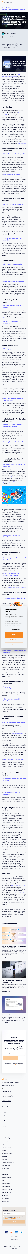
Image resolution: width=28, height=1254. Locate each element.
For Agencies (5, 1110)
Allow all (14, 634)
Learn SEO (5, 1195)
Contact (4, 1129)
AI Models (4, 1156)
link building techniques (18, 885)
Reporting (5, 1141)
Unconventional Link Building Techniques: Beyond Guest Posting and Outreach (14, 9)
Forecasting (5, 1168)
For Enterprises (6, 1113)
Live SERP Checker (7, 1189)
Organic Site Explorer (8, 1162)
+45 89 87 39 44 (6, 1101)
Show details (16, 629)
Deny (13, 645)
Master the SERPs (7, 8)
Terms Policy (14, 1240)
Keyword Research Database (10, 1144)
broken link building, (18, 892)
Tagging (4, 1150)
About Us (4, 1123)
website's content (7, 318)
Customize (13, 639)
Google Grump (6, 1186)
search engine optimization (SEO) (12, 75)
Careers (4, 1126)
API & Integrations (7, 1153)
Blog (3, 1180)
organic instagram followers (10, 482)
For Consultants (6, 1116)
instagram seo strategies (9, 477)
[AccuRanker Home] (7, 2)
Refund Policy (14, 1236)
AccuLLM (4, 1159)
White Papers (6, 1183)
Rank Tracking (6, 1138)
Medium (8, 506)
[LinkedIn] (2, 1088)
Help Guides (5, 1198)
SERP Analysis (6, 1165)
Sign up (14, 1221)
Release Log (5, 1201)
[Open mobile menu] (25, 2)
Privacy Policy (13, 1066)
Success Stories (6, 1177)
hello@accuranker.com (8, 1085)
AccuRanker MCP (7, 1147)
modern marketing (17, 734)
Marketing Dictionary (8, 1192)
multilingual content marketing (16, 587)
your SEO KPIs (21, 143)
